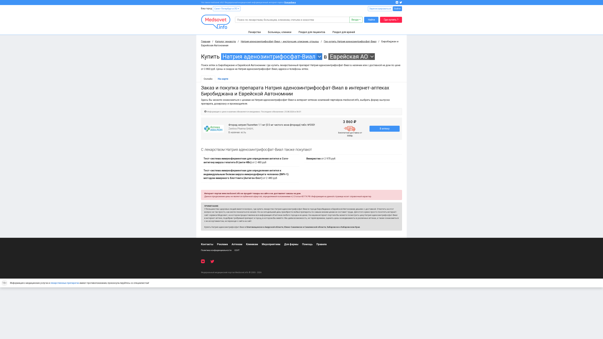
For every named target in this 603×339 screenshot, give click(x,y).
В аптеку (385, 128)
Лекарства (254, 32)
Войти (397, 8)
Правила (321, 244)
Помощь (307, 244)
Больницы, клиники (279, 32)
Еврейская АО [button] (349, 56)
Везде (355, 19)
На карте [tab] (223, 78)
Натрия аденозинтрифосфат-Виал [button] (269, 56)
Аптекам (237, 244)
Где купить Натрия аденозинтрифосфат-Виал (350, 41)
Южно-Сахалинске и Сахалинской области (305, 227)
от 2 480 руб (246, 160)
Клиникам (252, 244)
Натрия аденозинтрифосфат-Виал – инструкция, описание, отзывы (280, 41)
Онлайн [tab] (208, 78)
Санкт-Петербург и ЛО (226, 8)
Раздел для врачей (343, 32)
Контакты (207, 244)
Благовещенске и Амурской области (265, 227)
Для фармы (291, 244)
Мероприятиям (271, 244)
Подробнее (290, 2)
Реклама (222, 244)
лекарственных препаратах (64, 283)
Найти (371, 19)
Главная (205, 41)
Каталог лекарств (225, 41)
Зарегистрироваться (380, 8)
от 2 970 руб (320, 158)
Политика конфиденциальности (216, 250)
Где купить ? (391, 19)
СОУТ (236, 250)
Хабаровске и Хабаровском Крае (343, 227)
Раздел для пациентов (312, 32)
